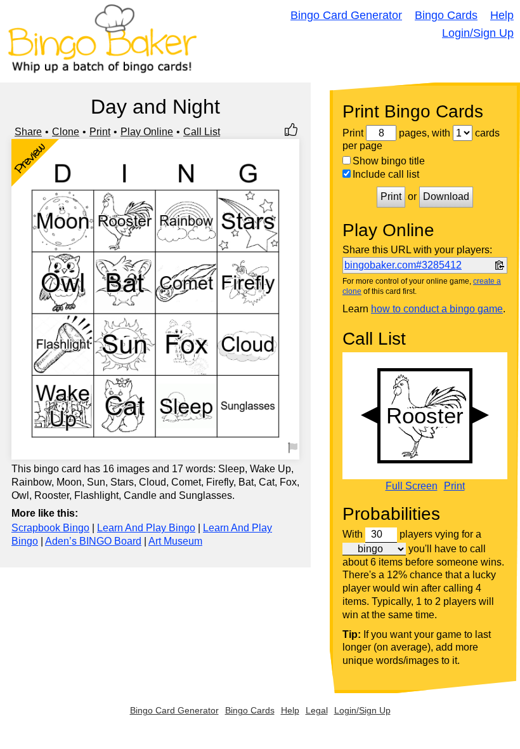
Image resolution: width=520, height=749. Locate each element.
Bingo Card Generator (346, 15)
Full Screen (412, 486)
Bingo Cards (446, 15)
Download (446, 196)
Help (502, 15)
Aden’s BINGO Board (93, 541)
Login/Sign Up (478, 33)
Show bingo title (389, 161)
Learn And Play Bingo (146, 527)
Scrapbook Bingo (50, 527)
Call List (201, 131)
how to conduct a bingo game (437, 308)
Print (99, 131)
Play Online (146, 131)
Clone (65, 131)
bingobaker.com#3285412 (403, 265)
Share (28, 131)
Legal (317, 710)
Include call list (386, 174)
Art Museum (175, 541)
